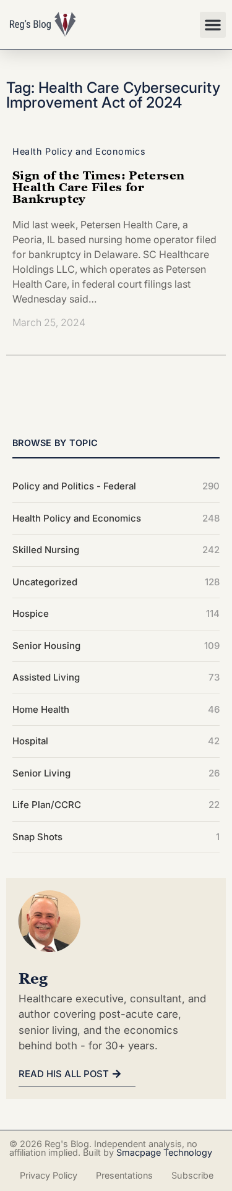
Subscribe (192, 1175)
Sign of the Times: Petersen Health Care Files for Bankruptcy (98, 186)
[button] (213, 25)
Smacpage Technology (164, 1152)
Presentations (124, 1175)
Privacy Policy (48, 1175)
